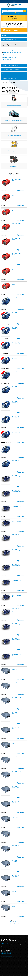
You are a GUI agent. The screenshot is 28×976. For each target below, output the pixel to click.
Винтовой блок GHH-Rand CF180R (16, 890)
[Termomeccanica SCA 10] (6, 568)
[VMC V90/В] (6, 213)
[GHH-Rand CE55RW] (6, 717)
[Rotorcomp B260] (6, 406)
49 (17, 176)
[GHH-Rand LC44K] (6, 672)
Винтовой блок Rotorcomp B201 (15, 372)
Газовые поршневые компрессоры (10, 65)
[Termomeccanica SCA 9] (6, 554)
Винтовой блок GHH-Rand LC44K (16, 668)
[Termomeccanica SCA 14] (6, 613)
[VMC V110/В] (6, 243)
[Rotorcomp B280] (6, 420)
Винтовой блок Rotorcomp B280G (16, 431)
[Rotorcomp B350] (6, 450)
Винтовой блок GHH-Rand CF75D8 (16, 757)
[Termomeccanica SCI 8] (6, 509)
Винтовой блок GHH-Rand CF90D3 (16, 831)
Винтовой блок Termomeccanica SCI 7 (16, 491)
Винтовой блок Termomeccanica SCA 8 (16, 536)
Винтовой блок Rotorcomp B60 (15, 313)
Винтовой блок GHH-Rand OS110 (16, 905)
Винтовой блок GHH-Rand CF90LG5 (16, 846)
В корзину (21, 190)
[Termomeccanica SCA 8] (6, 539)
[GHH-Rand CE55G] (6, 731)
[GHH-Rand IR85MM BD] (6, 791)
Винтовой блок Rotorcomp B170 (15, 357)
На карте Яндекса (23, 948)
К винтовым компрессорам (10, 50)
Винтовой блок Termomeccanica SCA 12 (16, 580)
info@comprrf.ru (5, 26)
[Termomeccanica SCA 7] (6, 524)
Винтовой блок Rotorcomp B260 (15, 402)
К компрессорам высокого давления (12, 52)
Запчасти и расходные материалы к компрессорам (10, 44)
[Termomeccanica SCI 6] (6, 480)
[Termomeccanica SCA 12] (6, 583)
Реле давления (7, 59)
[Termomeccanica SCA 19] (6, 628)
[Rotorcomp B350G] (6, 465)
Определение (23, 26)
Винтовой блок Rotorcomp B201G (16, 387)
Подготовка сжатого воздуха (9, 39)
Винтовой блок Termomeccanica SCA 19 (16, 625)
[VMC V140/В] (6, 272)
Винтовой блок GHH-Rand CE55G (16, 728)
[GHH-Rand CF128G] (6, 865)
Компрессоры (5, 35)
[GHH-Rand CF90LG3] (6, 820)
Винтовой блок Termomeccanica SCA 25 (16, 654)
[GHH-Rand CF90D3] (6, 835)
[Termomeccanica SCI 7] (6, 494)
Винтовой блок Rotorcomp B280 (15, 417)
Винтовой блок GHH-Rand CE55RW (16, 713)
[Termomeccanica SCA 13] (6, 598)
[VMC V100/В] (6, 228)
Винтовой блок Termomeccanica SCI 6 (16, 477)
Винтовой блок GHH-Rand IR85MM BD (16, 787)
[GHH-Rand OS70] (6, 746)
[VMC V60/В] (6, 183)
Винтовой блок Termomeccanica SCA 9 (16, 551)
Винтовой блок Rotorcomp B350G (16, 461)
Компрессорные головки (9, 57)
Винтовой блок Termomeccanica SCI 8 (16, 506)
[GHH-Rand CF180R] (6, 894)
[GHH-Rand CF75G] (6, 776)
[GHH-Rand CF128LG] (6, 879)
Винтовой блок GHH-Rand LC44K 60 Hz (16, 683)
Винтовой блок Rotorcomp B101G (16, 343)
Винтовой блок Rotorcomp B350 (15, 446)
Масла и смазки (6, 74)
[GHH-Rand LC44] (6, 702)
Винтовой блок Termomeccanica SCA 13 (16, 595)
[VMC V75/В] (6, 198)
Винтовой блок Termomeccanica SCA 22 (16, 640)
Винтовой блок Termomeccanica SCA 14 (16, 610)
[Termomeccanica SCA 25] (6, 657)
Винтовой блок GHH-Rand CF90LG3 (16, 816)
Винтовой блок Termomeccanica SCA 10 (16, 566)
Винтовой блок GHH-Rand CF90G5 (16, 802)
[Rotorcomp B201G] (6, 391)
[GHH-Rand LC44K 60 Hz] (6, 687)
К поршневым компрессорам (10, 55)
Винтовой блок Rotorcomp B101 (15, 328)
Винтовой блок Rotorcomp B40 (15, 298)
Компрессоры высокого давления (10, 69)
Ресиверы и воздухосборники (9, 78)
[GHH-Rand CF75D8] (6, 761)
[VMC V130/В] (6, 257)
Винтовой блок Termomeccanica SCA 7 (16, 521)
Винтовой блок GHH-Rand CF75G (16, 772)
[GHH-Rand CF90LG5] (6, 850)
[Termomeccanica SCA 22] (6, 642)
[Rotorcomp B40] (6, 302)
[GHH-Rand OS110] (6, 909)
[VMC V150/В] (6, 287)
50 (18, 176)
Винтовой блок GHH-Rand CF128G (16, 861)
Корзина (13, 17)
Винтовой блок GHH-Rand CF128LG (16, 876)
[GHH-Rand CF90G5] (6, 805)
